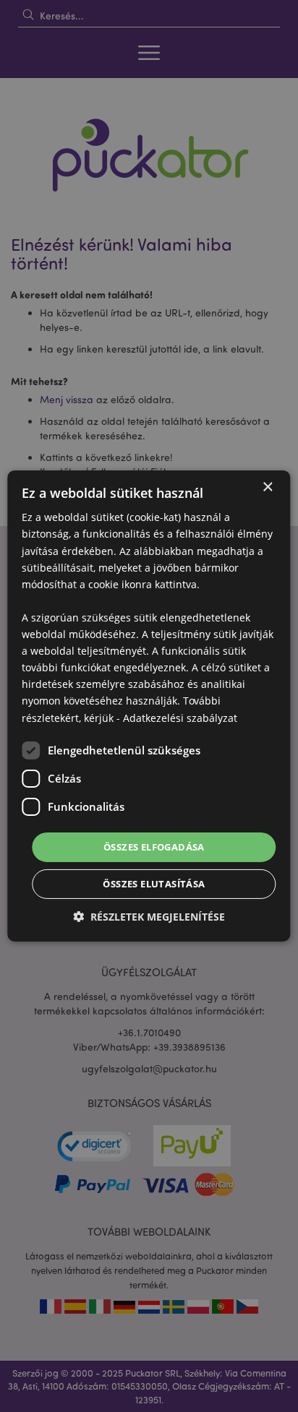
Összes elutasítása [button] (154, 883)
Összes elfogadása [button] (154, 846)
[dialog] (149, 706)
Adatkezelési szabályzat (180, 717)
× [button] (267, 487)
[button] (149, 917)
